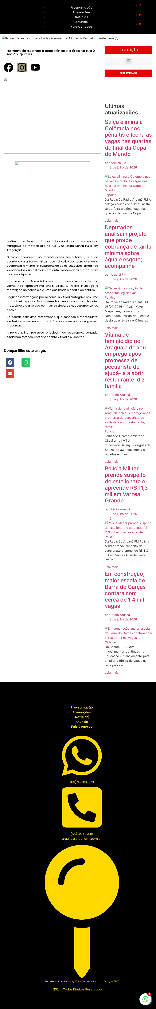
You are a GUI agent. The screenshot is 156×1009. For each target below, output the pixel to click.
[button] (10, 362)
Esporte (110, 195)
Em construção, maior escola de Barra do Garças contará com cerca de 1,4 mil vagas (125, 590)
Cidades (111, 642)
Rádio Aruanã (120, 395)
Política (110, 297)
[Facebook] (8, 67)
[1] (145, 1001)
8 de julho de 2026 (123, 167)
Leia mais (111, 220)
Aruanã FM (118, 163)
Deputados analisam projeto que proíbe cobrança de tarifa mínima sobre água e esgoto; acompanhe (128, 246)
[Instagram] (22, 67)
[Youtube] (35, 67)
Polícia (109, 431)
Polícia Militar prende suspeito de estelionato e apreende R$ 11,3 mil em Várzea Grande (126, 484)
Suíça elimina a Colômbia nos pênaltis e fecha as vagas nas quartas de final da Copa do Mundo (128, 138)
